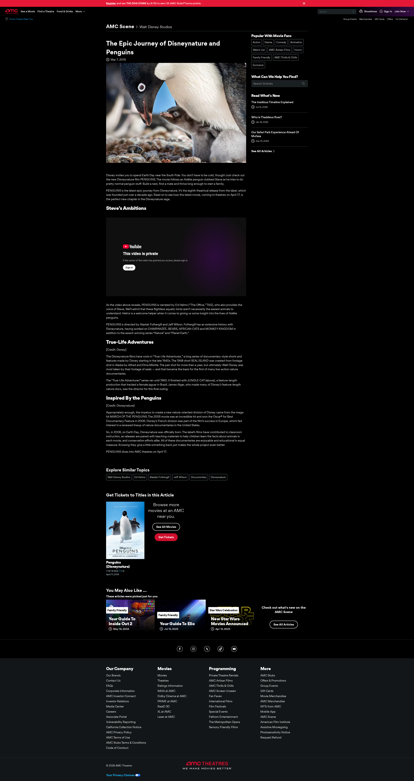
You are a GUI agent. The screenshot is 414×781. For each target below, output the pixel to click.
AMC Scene (120, 26)
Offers (390, 19)
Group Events (350, 19)
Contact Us (113, 680)
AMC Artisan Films (279, 49)
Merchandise (365, 19)
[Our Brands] (207, 765)
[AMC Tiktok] (220, 649)
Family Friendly (261, 57)
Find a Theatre (46, 11)
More (79, 11)
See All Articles (261, 151)
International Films (220, 701)
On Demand (402, 19)
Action (256, 42)
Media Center (115, 706)
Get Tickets (166, 537)
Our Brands (113, 675)
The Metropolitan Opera (224, 722)
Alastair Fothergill (159, 477)
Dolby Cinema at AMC (172, 696)
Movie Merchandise (273, 696)
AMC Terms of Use (118, 737)
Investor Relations (117, 701)
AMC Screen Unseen (222, 691)
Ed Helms (139, 477)
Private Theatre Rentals (223, 675)
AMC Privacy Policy (119, 732)
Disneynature (218, 477)
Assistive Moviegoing (274, 727)
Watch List (259, 49)
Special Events (218, 711)
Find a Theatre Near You (21, 19)
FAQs (109, 685)
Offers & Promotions (273, 680)
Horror (298, 49)
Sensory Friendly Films (223, 727)
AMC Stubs (267, 675)
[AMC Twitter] (207, 649)
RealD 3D (164, 706)
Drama (268, 42)
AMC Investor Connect (121, 696)
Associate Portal (116, 716)
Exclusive (258, 65)
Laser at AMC (166, 716)
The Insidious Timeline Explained (272, 102)
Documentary (199, 477)
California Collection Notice (123, 727)
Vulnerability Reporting (121, 722)
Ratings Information (170, 685)
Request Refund (270, 737)
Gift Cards (379, 19)
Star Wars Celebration (224, 610)
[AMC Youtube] (234, 649)
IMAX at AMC (166, 691)
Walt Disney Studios (155, 27)
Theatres (163, 680)
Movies (162, 675)
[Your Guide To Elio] (181, 617)
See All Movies (166, 526)
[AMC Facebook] (180, 649)
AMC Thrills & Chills (285, 57)
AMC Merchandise (272, 701)
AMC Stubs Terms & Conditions (126, 742)
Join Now (400, 11)
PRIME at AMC (167, 701)
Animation (296, 42)
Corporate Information (120, 691)
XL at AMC (164, 711)
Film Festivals (217, 706)
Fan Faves (215, 696)
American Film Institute (275, 722)
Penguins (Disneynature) (118, 564)
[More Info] (120, 571)
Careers (111, 711)
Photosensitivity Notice (275, 732)
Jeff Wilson (180, 477)
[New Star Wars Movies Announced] (232, 617)
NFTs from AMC (270, 706)
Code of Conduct (117, 747)
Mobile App (268, 711)
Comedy (281, 42)
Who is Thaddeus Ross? (266, 117)
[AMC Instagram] (193, 649)
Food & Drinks (65, 11)
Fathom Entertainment (223, 716)
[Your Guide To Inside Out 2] (130, 617)
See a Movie (28, 11)
